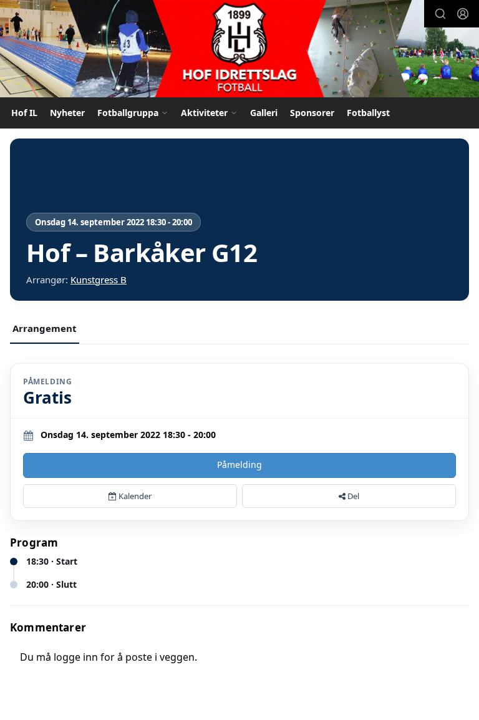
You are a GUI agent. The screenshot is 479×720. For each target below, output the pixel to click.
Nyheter (67, 113)
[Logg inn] (463, 13)
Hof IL (24, 113)
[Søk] (440, 13)
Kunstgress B (98, 279)
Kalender (134, 496)
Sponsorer (312, 113)
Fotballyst (368, 113)
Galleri (264, 113)
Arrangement (44, 328)
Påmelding (239, 464)
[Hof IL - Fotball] (239, 50)
